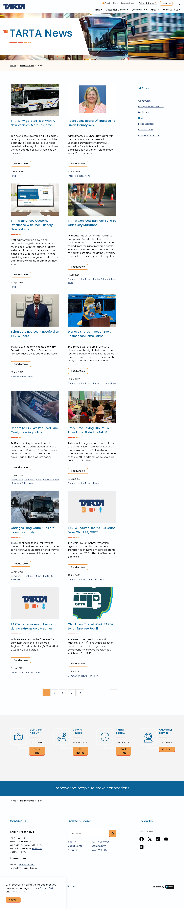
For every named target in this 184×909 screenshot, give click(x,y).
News (13, 176)
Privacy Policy (48, 888)
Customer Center (116, 9)
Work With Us (170, 9)
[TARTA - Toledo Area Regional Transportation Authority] (14, 6)
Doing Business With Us (151, 106)
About (154, 9)
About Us (73, 850)
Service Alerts (110, 3)
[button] (112, 833)
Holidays (37, 848)
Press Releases (75, 176)
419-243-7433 (26, 864)
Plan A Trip (166, 3)
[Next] (113, 692)
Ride (97, 9)
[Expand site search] (178, 3)
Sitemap (71, 886)
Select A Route (146, 3)
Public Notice (145, 129)
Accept (13, 899)
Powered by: (158, 886)
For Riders (86, 279)
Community (138, 9)
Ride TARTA (74, 841)
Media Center (76, 846)
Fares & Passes (128, 3)
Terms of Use (18, 891)
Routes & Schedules (103, 279)
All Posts (143, 88)
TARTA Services (101, 841)
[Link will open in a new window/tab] (141, 839)
